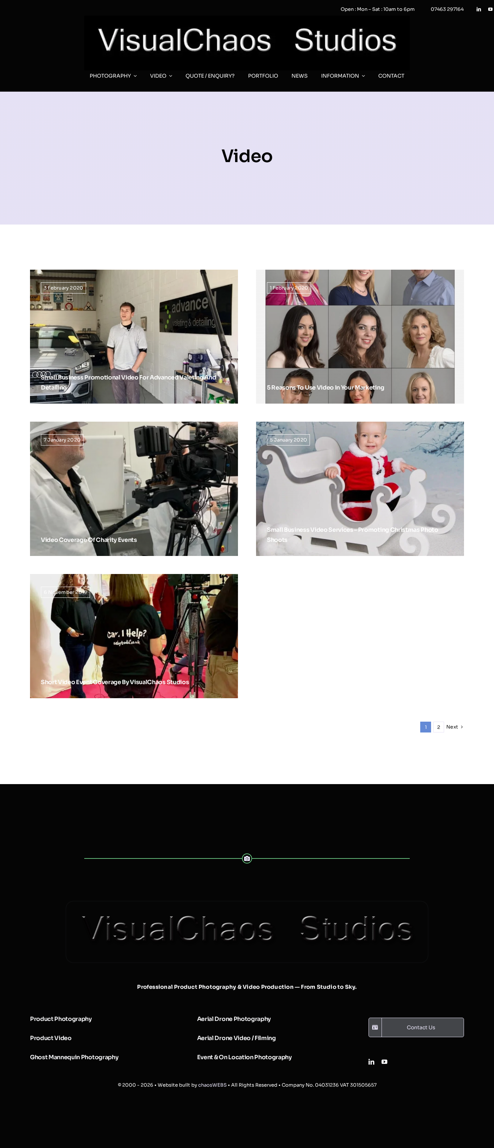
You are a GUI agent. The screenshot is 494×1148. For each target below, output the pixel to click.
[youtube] (490, 9)
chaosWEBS (212, 1085)
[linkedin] (479, 9)
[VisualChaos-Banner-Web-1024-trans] (247, 904)
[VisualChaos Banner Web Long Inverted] (247, 18)
